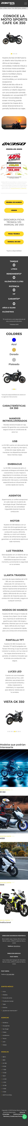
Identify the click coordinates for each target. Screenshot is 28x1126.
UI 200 (4, 1079)
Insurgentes (6, 1026)
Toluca (4, 1038)
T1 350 (4, 1069)
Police (2, 920)
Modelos (5, 995)
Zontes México (16, 1110)
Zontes (7, 789)
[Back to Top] (24, 1123)
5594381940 (17, 946)
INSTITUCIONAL (7, 1095)
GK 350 (5, 1063)
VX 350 (4, 1085)
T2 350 (4, 1072)
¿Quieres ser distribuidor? (10, 1010)
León (4, 1041)
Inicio (4, 991)
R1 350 (3, 792)
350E (2, 885)
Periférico (5, 1022)
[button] (11, 53)
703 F (4, 1076)
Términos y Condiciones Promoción (14, 1116)
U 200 (4, 1082)
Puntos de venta (7, 998)
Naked (2, 789)
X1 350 (4, 1091)
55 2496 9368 (10, 974)
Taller (4, 1004)
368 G (4, 1057)
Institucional (5, 922)
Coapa (4, 1032)
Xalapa (5, 1045)
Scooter (3, 836)
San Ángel (5, 1029)
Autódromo (6, 1035)
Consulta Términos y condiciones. (18, 188)
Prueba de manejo (8, 1001)
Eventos (5, 1007)
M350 (2, 838)
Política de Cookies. (19, 1114)
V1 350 (4, 1088)
